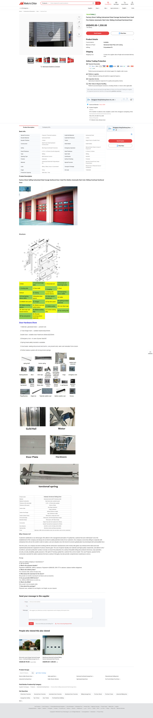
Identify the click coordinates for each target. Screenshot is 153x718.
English (39, 708)
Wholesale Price (78, 706)
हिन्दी (98, 708)
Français (56, 708)
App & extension (114, 8)
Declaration (93, 711)
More (20, 701)
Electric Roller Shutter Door (25, 676)
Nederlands (79, 708)
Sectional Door (43, 11)
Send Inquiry (97, 33)
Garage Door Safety (25, 698)
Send (31, 623)
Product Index (104, 706)
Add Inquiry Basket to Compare (51, 66)
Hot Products (37, 706)
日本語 (94, 708)
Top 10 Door (36, 698)
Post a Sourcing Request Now (63, 623)
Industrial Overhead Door (25, 679)
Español (44, 708)
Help (105, 8)
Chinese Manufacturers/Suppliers (57, 706)
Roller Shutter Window (53, 679)
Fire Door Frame (109, 694)
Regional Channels (95, 706)
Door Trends (46, 698)
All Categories (24, 8)
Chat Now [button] (123, 33)
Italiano (68, 708)
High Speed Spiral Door (82, 679)
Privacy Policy (100, 711)
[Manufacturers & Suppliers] (27, 3)
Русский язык (62, 708)
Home (20, 11)
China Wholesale (70, 706)
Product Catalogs (41, 673)
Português (50, 708)
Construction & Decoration (29, 11)
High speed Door (52, 676)
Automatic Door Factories (55, 694)
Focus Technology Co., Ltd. (66, 711)
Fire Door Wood (98, 694)
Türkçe (107, 708)
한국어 (89, 708)
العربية (85, 708)
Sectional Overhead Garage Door (84, 676)
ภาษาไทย (102, 708)
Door (38, 11)
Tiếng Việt (113, 708)
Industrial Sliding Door (121, 694)
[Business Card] (131, 134)
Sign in (132, 4)
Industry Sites (87, 706)
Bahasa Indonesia (121, 708)
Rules (132, 8)
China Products (45, 706)
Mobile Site (111, 706)
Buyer (97, 8)
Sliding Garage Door (86, 694)
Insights (116, 706)
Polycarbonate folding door (112, 676)
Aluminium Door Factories (71, 694)
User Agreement (85, 711)
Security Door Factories (40, 694)
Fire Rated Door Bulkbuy (58, 698)
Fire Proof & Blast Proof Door (112, 679)
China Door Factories (25, 694)
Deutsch (73, 708)
